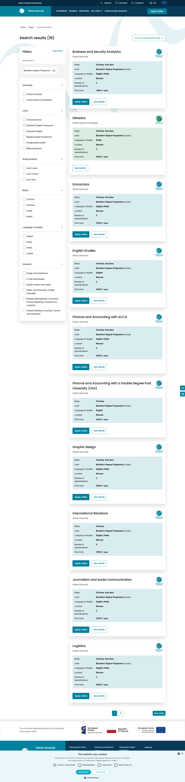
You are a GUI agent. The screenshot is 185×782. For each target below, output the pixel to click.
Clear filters (57, 51)
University (84, 11)
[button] (92, 777)
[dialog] (92, 766)
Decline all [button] (101, 772)
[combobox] (178, 753)
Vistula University (36, 11)
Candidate (61, 11)
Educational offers (77, 747)
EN (154, 3)
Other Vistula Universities (30, 3)
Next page (159, 713)
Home (23, 27)
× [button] (182, 753)
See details (99, 101)
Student (73, 11)
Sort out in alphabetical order (147, 38)
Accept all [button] (83, 772)
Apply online (157, 11)
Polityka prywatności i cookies (106, 760)
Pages (31, 27)
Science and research (116, 11)
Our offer (95, 11)
